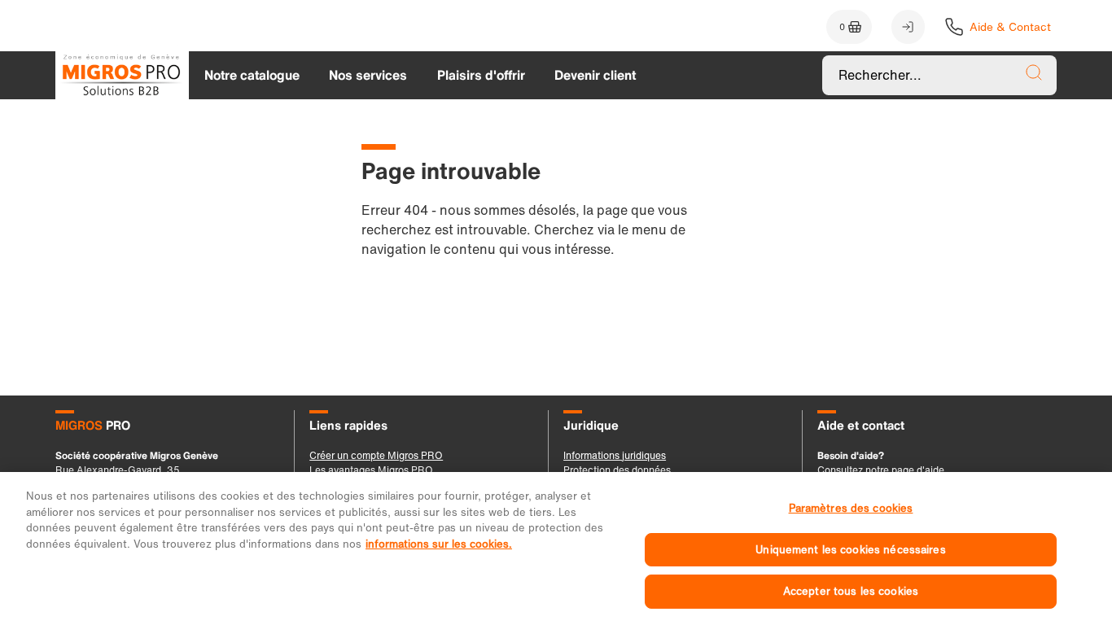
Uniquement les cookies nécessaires (850, 549)
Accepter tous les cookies (850, 591)
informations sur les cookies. (439, 544)
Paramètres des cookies (851, 508)
